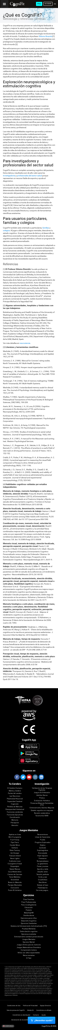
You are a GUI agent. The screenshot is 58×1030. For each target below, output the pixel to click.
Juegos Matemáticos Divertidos (29, 947)
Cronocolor (15, 888)
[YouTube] (29, 777)
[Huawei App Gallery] (29, 761)
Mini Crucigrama (14, 837)
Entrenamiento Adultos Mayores (42, 808)
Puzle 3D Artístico (15, 890)
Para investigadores (28, 905)
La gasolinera (42, 864)
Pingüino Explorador (42, 842)
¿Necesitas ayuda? (43, 1020)
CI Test (28, 958)
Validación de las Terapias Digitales (42, 789)
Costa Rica (9, 1026)
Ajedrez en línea (15, 834)
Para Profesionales (28, 902)
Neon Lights (14, 858)
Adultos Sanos (41, 795)
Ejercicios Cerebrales (29, 923)
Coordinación (15, 817)
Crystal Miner (15, 845)
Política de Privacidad (30, 1005)
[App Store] (29, 746)
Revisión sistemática (42, 813)
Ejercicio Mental (29, 942)
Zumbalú (42, 848)
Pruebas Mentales (29, 929)
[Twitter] (23, 777)
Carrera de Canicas (15, 874)
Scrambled (15, 880)
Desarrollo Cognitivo (29, 921)
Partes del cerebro (15, 793)
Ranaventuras (42, 834)
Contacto (36, 1015)
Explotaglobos (42, 850)
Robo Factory (15, 850)
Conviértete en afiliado (43, 1010)
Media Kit (30, 1010)
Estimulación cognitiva (28, 931)
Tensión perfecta (42, 874)
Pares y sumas (42, 866)
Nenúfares (43, 882)
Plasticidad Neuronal (15, 799)
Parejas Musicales (15, 885)
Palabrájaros (43, 888)
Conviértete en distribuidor (21, 1015)
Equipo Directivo (45, 1005)
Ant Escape (15, 853)
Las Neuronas (15, 796)
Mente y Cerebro (15, 791)
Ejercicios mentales (28, 934)
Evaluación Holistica (42, 801)
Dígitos (42, 845)
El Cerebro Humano (14, 788)
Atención (14, 825)
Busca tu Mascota (15, 882)
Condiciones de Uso (13, 1005)
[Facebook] (17, 777)
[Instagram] (35, 777)
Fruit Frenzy (14, 840)
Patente (29, 910)
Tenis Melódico (14, 877)
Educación (29, 907)
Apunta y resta (42, 869)
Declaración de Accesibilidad (21, 1020)
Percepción (15, 823)
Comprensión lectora (29, 950)
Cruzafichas (42, 880)
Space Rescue (15, 869)
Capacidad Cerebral (14, 801)
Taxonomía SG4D (41, 816)
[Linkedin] (41, 777)
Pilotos (42, 798)
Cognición (15, 804)
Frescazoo (43, 858)
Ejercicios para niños (29, 918)
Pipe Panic (15, 842)
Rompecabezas (42, 861)
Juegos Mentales (28, 939)
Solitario (15, 848)
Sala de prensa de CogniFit (16, 1010)
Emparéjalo (15, 866)
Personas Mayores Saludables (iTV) (41, 804)
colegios (6, 230)
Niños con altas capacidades (29, 953)
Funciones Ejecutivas (15, 815)
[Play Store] (29, 753)
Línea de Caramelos (42, 837)
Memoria (14, 820)
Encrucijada (42, 853)
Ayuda (44, 1015)
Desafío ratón (42, 872)
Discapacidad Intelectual (15, 809)
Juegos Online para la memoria (29, 945)
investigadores (9, 176)
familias (45, 228)
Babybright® (29, 913)
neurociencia (25, 343)
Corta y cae (42, 877)
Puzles (42, 840)
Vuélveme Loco (15, 861)
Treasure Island (15, 856)
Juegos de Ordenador (42, 792)
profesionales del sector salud (29, 176)
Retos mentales (29, 955)
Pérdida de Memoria (14, 807)
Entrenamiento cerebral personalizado (28, 937)
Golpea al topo (42, 885)
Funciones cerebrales (15, 812)
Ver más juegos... (42, 890)
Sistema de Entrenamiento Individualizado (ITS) (29, 926)
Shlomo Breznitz (45, 36)
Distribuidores (28, 915)
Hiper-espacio (42, 856)
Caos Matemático (15, 872)
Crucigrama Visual (15, 864)
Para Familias (28, 899)
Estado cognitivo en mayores (42, 810)
